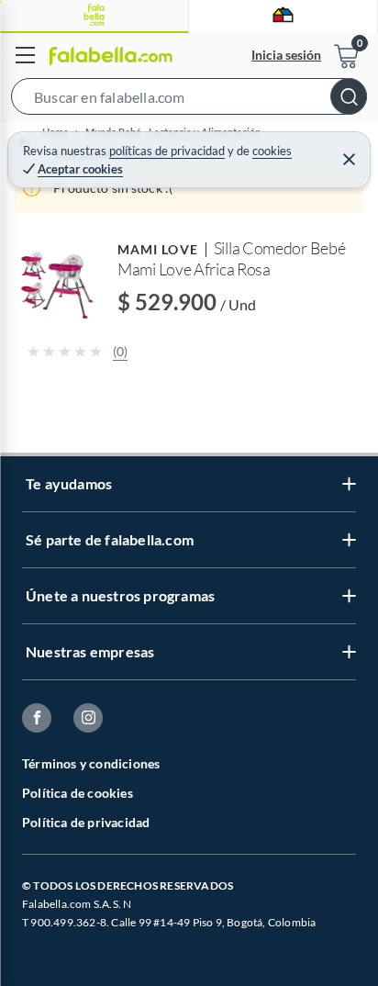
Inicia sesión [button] (286, 54)
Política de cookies (77, 793)
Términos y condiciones (91, 763)
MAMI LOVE (157, 249)
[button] (189, 100)
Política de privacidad (86, 822)
